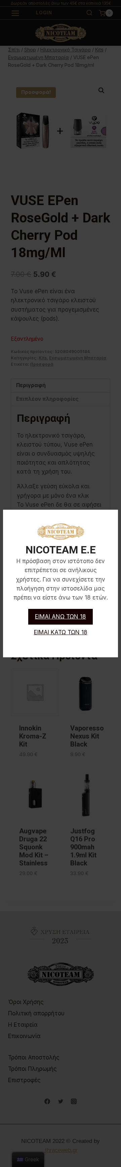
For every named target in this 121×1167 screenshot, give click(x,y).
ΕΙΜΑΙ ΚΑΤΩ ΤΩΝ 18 (60, 632)
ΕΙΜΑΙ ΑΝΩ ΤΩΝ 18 (60, 616)
